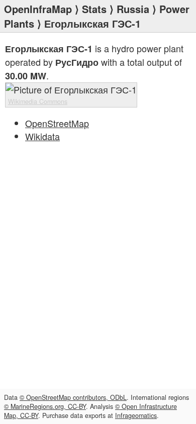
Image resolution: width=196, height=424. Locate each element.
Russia (133, 9)
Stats (94, 9)
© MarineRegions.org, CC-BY (45, 406)
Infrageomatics (136, 415)
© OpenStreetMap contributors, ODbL (73, 397)
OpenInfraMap (38, 9)
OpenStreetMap (57, 123)
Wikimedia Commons (37, 101)
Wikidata (42, 136)
